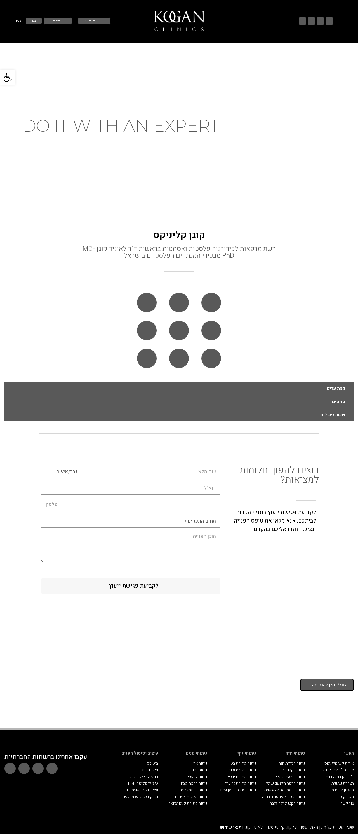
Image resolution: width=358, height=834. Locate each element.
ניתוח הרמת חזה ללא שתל (284, 790)
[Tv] (147, 330)
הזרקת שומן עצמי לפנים (139, 797)
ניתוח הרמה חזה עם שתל (285, 783)
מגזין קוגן (347, 797)
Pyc (18, 20)
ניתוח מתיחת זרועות (240, 783)
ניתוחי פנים (196, 753)
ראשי (349, 753)
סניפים (338, 401)
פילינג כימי (149, 770)
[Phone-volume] (147, 302)
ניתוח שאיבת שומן (241, 770)
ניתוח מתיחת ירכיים (240, 777)
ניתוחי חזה (295, 753)
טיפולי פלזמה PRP (143, 783)
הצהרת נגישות (342, 783)
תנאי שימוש (230, 827)
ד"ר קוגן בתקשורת (340, 777)
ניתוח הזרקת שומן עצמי (237, 790)
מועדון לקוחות (342, 790)
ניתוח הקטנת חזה (291, 770)
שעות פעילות (332, 414)
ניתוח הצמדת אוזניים (191, 797)
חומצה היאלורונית (144, 777)
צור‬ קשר (347, 803)
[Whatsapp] (179, 302)
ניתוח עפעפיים (195, 777)
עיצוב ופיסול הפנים (139, 753)
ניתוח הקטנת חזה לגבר (287, 803)
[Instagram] (311, 20)
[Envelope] (211, 330)
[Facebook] (302, 20)
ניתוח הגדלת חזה (292, 763)
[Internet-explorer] (179, 330)
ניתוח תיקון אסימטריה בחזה (283, 797)
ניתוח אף (200, 763)
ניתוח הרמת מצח (194, 783)
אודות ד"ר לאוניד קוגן (337, 770)
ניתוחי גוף (246, 753)
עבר (34, 20)
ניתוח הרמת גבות (194, 790)
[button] (7, 77)
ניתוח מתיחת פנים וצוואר (188, 803)
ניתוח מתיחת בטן (243, 763)
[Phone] (211, 302)
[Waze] (329, 20)
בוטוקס (152, 763)
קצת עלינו (335, 388)
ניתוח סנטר (198, 770)
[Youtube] (320, 20)
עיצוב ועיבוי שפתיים (142, 790)
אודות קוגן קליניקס (339, 763)
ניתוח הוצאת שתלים (289, 777)
